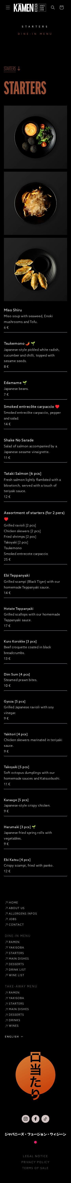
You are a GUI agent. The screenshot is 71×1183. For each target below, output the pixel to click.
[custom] (26, 1119)
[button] (8, 7)
